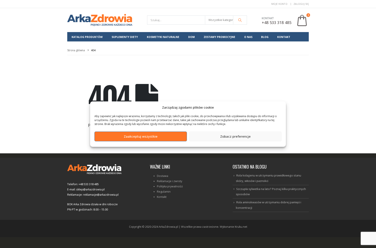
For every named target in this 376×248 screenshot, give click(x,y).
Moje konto (279, 3)
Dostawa (162, 176)
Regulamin (164, 191)
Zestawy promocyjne (219, 37)
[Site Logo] (100, 20)
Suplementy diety (125, 37)
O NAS (248, 37)
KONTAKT (283, 37)
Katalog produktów (87, 37)
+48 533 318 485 (276, 22)
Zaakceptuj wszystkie (141, 136)
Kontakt (161, 197)
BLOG (265, 37)
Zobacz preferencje (235, 136)
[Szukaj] (240, 20)
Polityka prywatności (170, 186)
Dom (191, 37)
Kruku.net (241, 227)
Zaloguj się (301, 3)
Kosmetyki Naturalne (163, 37)
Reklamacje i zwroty (169, 181)
